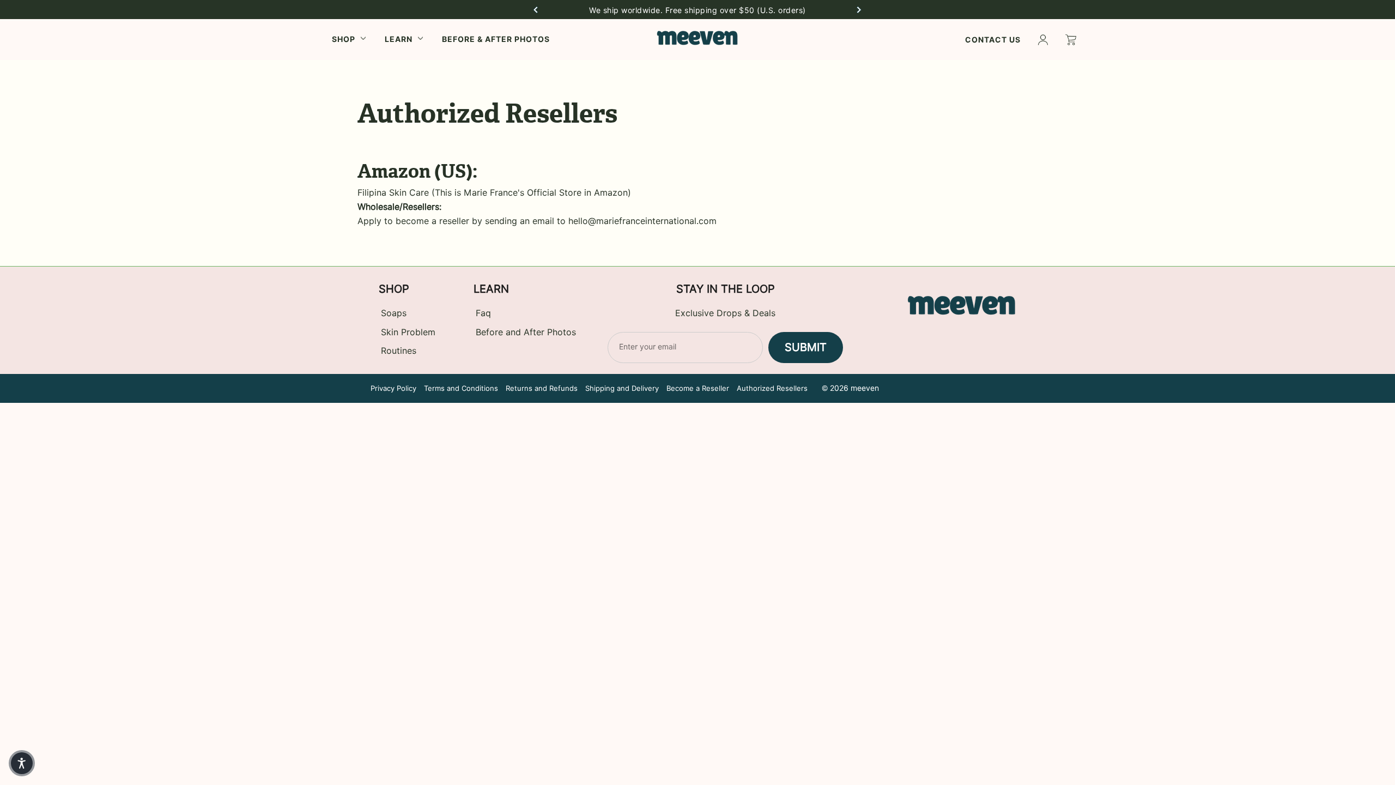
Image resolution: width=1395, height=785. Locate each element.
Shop (343, 39)
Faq (483, 313)
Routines (398, 351)
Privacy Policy (393, 388)
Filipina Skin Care (393, 193)
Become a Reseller (697, 388)
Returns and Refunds (542, 388)
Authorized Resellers (772, 388)
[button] (535, 10)
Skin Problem (408, 332)
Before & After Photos (496, 39)
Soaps (394, 313)
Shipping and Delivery (622, 388)
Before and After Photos (526, 332)
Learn (399, 39)
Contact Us (993, 39)
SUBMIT (806, 347)
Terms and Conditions (461, 388)
